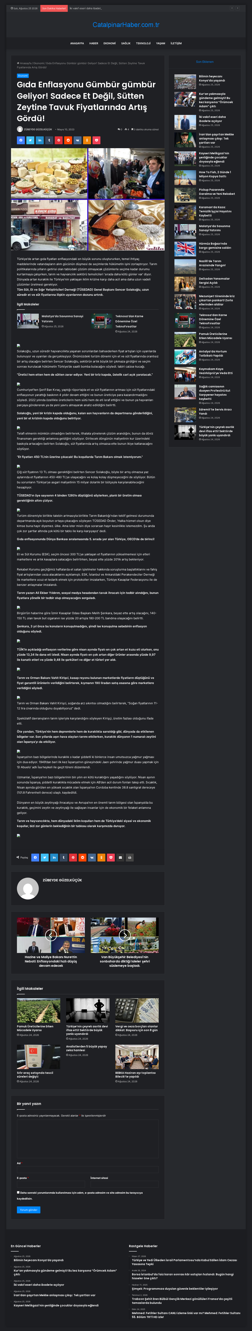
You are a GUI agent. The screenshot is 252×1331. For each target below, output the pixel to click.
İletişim (176, 43)
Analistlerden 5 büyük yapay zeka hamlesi (86, 1048)
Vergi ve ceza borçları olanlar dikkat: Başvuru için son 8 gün (136, 1028)
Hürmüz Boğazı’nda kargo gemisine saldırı (215, 246)
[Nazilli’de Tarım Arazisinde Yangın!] (185, 266)
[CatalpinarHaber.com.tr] (126, 25)
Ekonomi (110, 43)
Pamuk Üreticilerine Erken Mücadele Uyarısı (35, 1028)
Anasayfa (77, 43)
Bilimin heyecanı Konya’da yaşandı (212, 78)
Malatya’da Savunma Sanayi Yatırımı (214, 228)
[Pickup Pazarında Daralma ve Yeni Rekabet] (185, 195)
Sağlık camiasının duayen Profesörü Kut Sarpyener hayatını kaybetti (214, 393)
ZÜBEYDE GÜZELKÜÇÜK (38, 129)
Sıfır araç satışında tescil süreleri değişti (35, 1075)
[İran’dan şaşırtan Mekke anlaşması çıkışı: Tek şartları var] (185, 139)
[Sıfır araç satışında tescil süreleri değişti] (38, 1057)
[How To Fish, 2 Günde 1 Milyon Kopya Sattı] (185, 177)
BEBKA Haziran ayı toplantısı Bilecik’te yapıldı (135, 1075)
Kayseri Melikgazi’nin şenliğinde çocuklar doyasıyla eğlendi (214, 157)
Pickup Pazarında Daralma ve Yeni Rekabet (217, 192)
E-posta (23, 1177)
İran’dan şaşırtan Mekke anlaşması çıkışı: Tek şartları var (216, 138)
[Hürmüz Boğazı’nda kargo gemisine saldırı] (185, 249)
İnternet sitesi (99, 1177)
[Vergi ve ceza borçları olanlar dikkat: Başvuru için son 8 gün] (137, 1010)
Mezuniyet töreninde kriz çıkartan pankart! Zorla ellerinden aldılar (217, 300)
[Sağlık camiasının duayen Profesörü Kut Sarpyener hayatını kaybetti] (185, 392)
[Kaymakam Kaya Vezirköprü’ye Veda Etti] (185, 374)
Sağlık (126, 43)
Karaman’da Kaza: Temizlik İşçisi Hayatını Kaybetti (215, 211)
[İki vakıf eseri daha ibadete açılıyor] (185, 122)
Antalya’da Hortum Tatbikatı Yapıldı (213, 353)
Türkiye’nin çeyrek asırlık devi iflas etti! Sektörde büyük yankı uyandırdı (87, 1030)
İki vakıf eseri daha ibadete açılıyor (91, 8)
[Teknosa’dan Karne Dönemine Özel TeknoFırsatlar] (101, 321)
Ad (19, 1163)
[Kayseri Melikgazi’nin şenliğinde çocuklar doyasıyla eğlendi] (185, 158)
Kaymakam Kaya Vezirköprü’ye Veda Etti (216, 371)
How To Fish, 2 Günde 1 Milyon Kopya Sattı (215, 174)
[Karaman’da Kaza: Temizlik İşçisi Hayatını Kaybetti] (185, 212)
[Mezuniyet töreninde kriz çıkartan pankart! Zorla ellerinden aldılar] (185, 301)
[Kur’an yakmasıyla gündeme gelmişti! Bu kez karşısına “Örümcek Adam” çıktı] (185, 99)
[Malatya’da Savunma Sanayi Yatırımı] (28, 321)
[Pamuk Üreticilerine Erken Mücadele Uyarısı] (38, 1010)
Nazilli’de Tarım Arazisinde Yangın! (212, 263)
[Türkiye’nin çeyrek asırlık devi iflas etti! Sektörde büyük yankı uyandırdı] (87, 1010)
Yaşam (160, 43)
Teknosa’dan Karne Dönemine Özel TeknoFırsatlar (129, 321)
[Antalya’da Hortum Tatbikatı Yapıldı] (185, 356)
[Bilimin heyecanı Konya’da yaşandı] (185, 81)
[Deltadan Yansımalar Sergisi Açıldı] (185, 284)
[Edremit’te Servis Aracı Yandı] (185, 415)
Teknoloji (143, 43)
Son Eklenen (205, 62)
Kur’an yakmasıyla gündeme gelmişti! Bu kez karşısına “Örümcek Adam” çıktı (216, 100)
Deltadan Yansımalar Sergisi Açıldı (214, 281)
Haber (93, 43)
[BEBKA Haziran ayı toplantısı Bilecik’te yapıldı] (137, 1057)
